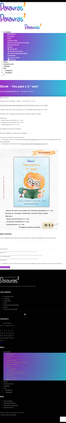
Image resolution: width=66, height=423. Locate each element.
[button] (4, 75)
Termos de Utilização (10, 309)
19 (6, 335)
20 (9, 335)
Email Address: (5, 256)
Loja (4, 68)
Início (2, 91)
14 (11, 333)
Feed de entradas (9, 403)
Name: (2, 252)
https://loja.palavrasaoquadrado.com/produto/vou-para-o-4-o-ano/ (24, 105)
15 (12, 333)
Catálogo (6, 66)
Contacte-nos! (8, 64)
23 (1, 338)
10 (3, 333)
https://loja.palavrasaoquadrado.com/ (34, 144)
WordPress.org (8, 407)
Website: (3, 260)
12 (6, 333)
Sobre (5, 62)
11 (4, 333)
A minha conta (8, 296)
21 (10, 335)
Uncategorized (9, 91)
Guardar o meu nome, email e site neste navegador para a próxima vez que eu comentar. (32, 264)
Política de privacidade (11, 305)
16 (1, 335)
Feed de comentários (10, 405)
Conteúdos (7, 32)
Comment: (4, 249)
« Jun (1, 343)
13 (8, 333)
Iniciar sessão (7, 401)
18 (5, 335)
